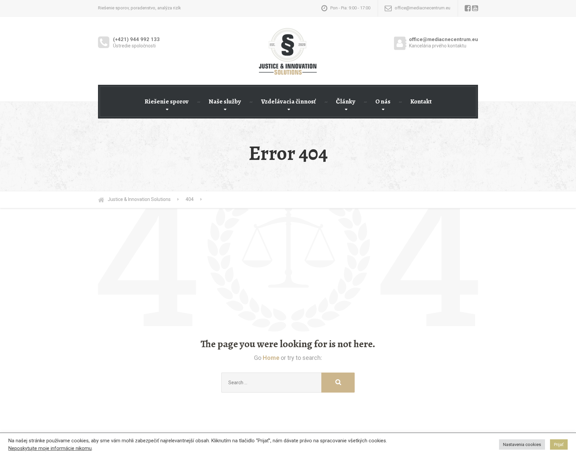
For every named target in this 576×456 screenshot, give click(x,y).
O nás (382, 101)
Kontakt (421, 101)
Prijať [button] (559, 444)
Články (345, 101)
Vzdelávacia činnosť (288, 101)
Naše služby (225, 101)
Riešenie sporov (167, 101)
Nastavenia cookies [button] (522, 444)
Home (271, 357)
